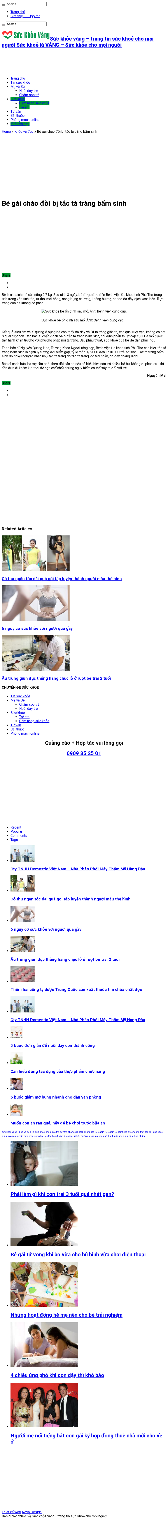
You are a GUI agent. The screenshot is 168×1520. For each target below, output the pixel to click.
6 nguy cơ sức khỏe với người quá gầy (37, 628)
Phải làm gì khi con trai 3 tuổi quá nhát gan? (62, 1194)
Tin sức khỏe (20, 82)
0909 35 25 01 (84, 753)
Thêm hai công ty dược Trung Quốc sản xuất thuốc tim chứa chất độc (76, 989)
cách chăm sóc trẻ (88, 1132)
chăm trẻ (103, 1132)
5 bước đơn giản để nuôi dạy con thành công (52, 1045)
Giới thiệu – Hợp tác (25, 16)
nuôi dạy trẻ (40, 1136)
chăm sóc (73, 1132)
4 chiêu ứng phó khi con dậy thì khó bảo (57, 1375)
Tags (14, 840)
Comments (18, 836)
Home (6, 131)
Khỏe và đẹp (20, 124)
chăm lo (112, 1132)
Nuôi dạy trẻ (28, 91)
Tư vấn (15, 111)
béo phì (148, 1132)
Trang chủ (17, 12)
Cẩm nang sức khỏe (34, 103)
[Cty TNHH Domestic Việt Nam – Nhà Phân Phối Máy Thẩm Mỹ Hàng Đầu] (22, 1011)
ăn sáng (68, 1136)
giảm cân (128, 1136)
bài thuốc (122, 1132)
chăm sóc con (9, 1136)
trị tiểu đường (81, 1136)
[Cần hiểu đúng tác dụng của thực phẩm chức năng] (16, 1063)
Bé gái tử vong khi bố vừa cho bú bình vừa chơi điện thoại (78, 1255)
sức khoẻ (158, 1132)
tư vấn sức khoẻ (25, 1136)
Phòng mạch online (25, 120)
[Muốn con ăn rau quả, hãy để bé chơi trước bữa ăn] (16, 1114)
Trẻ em (24, 107)
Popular (16, 831)
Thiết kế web (11, 1512)
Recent (15, 827)
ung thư (140, 1132)
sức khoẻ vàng (9, 1132)
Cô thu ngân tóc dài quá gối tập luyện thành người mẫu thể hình (62, 578)
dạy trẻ (63, 1132)
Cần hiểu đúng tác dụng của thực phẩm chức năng (57, 1071)
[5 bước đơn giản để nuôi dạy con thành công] (16, 1037)
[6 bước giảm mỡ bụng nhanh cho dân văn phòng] (16, 1089)
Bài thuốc (17, 116)
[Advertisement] (81, 62)
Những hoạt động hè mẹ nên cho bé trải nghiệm (66, 1315)
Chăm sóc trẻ (29, 95)
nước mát (93, 1136)
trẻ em (131, 1132)
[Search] (3, 5)
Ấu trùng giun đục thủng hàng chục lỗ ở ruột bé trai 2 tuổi (56, 678)
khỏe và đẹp (24, 1132)
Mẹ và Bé (17, 87)
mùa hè (103, 1136)
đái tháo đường (55, 1136)
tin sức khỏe (38, 1132)
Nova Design (32, 1512)
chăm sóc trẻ (52, 1132)
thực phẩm (139, 1136)
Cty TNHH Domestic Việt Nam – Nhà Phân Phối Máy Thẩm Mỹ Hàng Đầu (77, 869)
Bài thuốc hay (115, 1136)
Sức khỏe (17, 99)
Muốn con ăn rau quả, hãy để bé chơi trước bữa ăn (57, 1123)
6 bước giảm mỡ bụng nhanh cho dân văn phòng (55, 1097)
